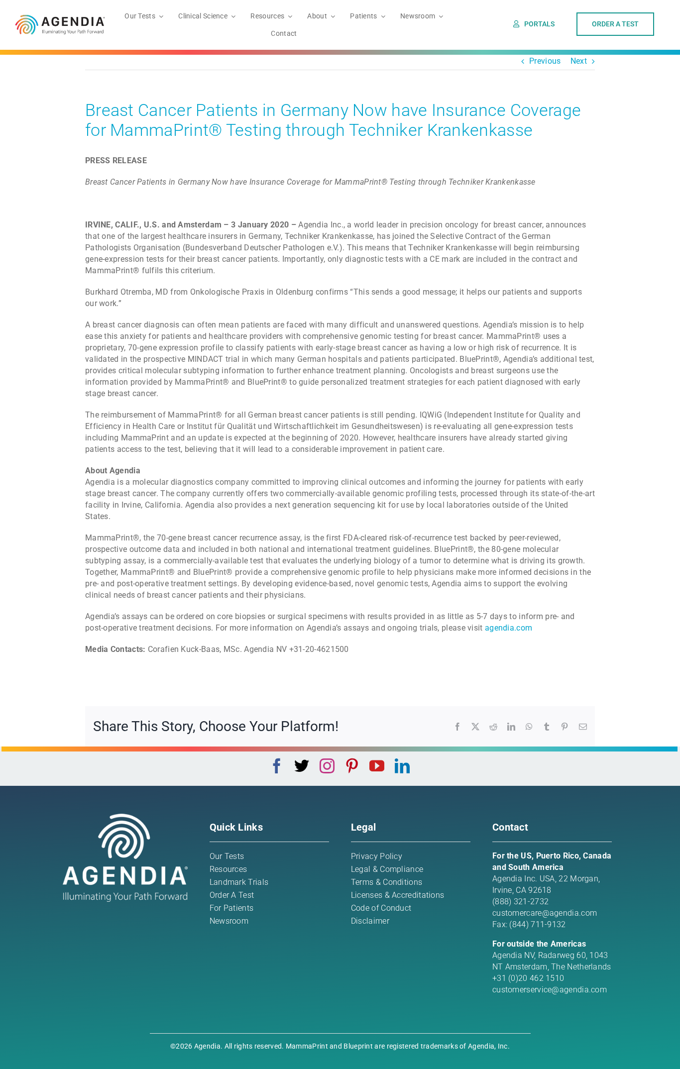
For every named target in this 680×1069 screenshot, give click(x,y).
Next (578, 61)
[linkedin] (402, 765)
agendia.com (508, 628)
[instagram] (327, 765)
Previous (545, 61)
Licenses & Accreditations (398, 895)
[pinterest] (351, 765)
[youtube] (376, 765)
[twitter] (301, 765)
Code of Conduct (381, 908)
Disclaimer (370, 921)
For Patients (232, 908)
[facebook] (276, 765)
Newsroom (229, 921)
